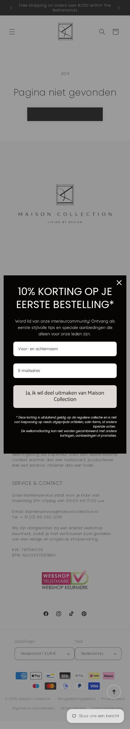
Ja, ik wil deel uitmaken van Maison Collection (65, 396)
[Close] (119, 282)
